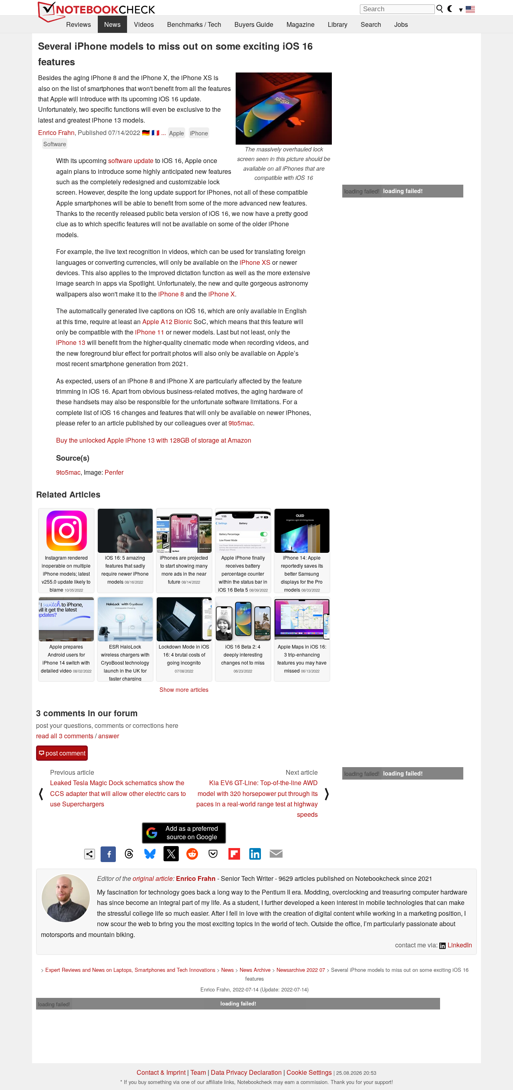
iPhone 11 (149, 331)
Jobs (401, 24)
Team (198, 1072)
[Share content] (89, 854)
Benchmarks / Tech (194, 24)
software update (130, 160)
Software (54, 143)
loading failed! (362, 191)
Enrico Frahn (56, 132)
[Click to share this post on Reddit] (192, 853)
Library (337, 24)
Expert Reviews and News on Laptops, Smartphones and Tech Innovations (130, 969)
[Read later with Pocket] (213, 853)
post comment (64, 753)
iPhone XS (255, 262)
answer (108, 735)
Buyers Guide (253, 24)
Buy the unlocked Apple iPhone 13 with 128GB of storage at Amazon (153, 440)
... (163, 132)
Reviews (78, 24)
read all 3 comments (64, 735)
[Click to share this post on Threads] (129, 854)
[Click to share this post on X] (171, 853)
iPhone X (221, 293)
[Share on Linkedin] (255, 853)
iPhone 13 (70, 342)
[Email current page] (276, 854)
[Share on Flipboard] (234, 853)
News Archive (255, 969)
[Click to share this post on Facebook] (108, 854)
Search (371, 24)
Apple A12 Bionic (167, 321)
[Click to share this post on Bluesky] (150, 854)
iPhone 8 (171, 293)
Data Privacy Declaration (246, 1072)
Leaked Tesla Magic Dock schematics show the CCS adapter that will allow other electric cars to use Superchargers (118, 793)
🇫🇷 (155, 132)
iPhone (199, 133)
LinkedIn (459, 944)
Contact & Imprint (161, 1072)
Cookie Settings (309, 1072)
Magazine (301, 24)
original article (153, 878)
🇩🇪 (146, 132)
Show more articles (184, 689)
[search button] (440, 9)
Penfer (114, 472)
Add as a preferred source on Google (192, 832)
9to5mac (240, 422)
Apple (176, 133)
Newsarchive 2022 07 (301, 969)
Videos (144, 24)
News (112, 24)
